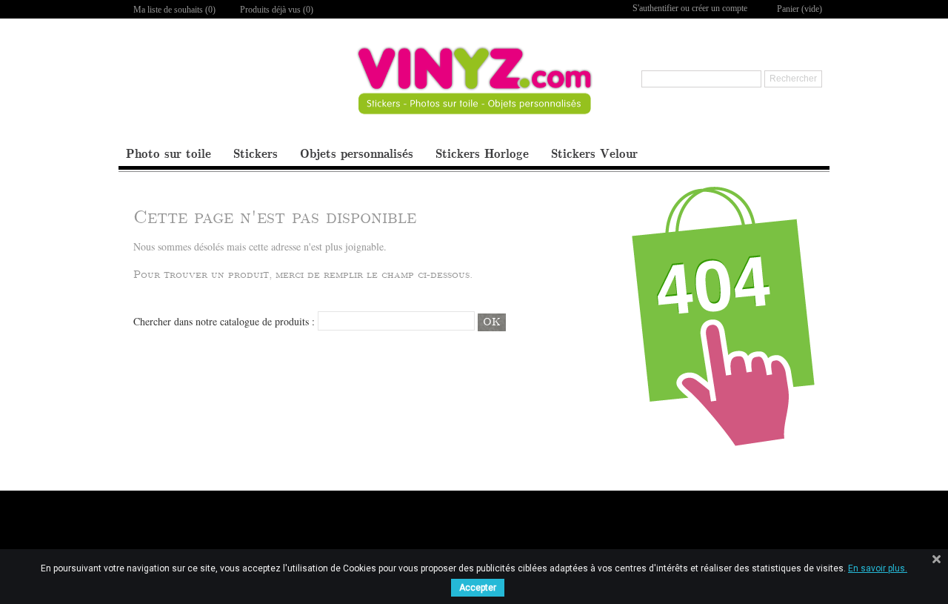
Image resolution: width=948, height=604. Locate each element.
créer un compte (719, 8)
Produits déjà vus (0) (276, 9)
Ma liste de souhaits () (174, 9)
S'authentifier (655, 8)
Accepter (477, 588)
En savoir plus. (877, 568)
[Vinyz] (474, 93)
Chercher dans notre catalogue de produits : (224, 321)
